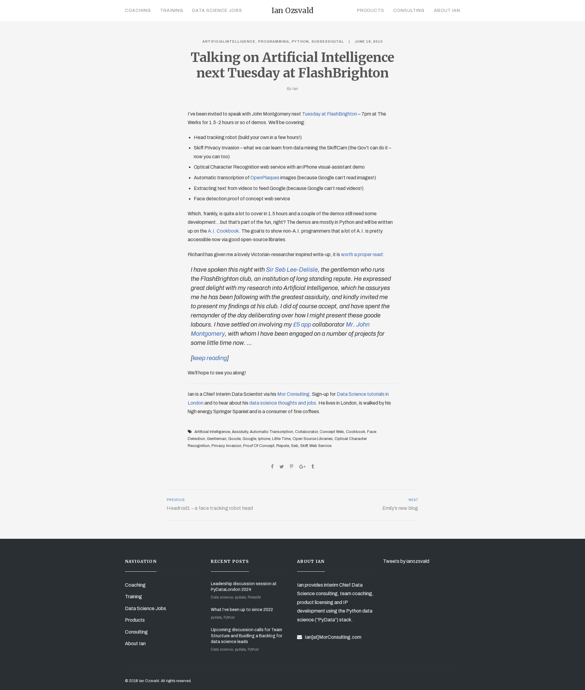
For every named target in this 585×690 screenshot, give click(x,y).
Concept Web (332, 432)
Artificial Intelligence (212, 432)
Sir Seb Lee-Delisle (292, 269)
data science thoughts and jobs (282, 403)
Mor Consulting (293, 394)
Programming (273, 41)
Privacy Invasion (226, 446)
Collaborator (306, 432)
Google (249, 439)
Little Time (281, 439)
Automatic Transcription (271, 432)
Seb (294, 446)
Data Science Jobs (217, 10)
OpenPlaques (264, 177)
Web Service (320, 446)
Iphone (264, 439)
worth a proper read (361, 254)
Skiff (303, 446)
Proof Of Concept (259, 446)
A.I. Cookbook (223, 231)
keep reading (210, 358)
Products (370, 10)
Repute (282, 446)
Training (171, 10)
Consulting (409, 10)
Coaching (138, 10)
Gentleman (216, 439)
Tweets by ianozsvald (406, 561)
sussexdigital (327, 41)
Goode (234, 439)
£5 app (302, 324)
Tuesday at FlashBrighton (329, 113)
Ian (295, 89)
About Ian (447, 10)
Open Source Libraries (312, 439)
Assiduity (240, 432)
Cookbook (355, 432)
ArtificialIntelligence (228, 41)
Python (300, 41)
